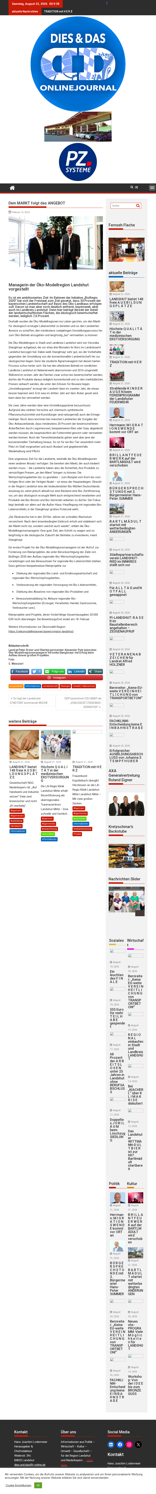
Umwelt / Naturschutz (84, 686)
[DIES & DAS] (12, 187)
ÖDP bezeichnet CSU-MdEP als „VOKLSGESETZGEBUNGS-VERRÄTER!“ (83, 703)
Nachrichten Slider (124, 879)
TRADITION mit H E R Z (58, 11)
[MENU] (152, 187)
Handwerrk (16, 826)
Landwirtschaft (50, 686)
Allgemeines (17, 815)
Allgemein (16, 810)
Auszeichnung (49, 829)
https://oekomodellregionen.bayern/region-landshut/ (41, 631)
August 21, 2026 (21, 762)
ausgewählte (16, 686)
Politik (114, 1183)
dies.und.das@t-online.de (29, 1465)
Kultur (132, 1183)
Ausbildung (16, 821)
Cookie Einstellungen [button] (18, 1485)
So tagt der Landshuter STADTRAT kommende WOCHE (29, 700)
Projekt (77, 834)
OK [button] (38, 1485)
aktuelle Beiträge (123, 272)
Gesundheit (48, 834)
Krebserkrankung (82, 829)
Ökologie (65, 686)
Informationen (32, 686)
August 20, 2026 (121, 549)
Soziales (116, 940)
